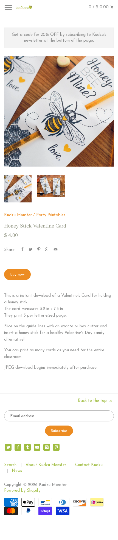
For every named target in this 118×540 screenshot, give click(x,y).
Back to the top (93, 401)
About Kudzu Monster (46, 465)
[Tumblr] (27, 447)
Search (10, 465)
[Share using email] (55, 250)
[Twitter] (8, 447)
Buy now (17, 274)
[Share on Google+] (47, 250)
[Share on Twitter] (30, 250)
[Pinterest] (56, 447)
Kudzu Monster (18, 215)
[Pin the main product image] (38, 250)
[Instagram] (46, 447)
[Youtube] (37, 447)
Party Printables (50, 215)
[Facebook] (18, 447)
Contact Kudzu (89, 465)
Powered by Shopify (22, 491)
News (17, 471)
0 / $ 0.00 (99, 7)
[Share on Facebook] (22, 250)
